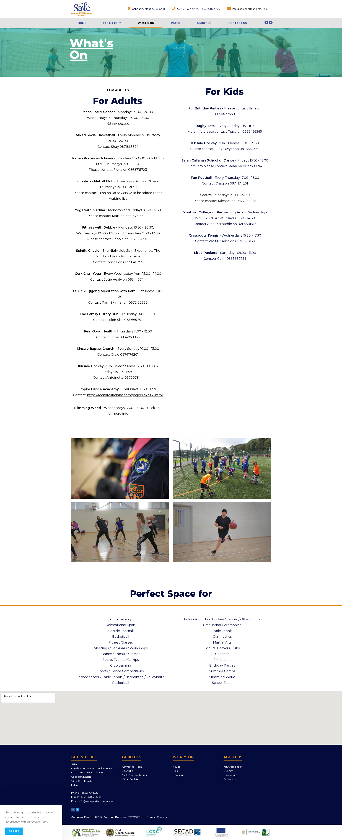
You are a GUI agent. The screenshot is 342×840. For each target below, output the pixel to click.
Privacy (151, 817)
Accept (14, 831)
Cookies (162, 817)
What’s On (146, 23)
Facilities (110, 23)
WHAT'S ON (183, 757)
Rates (175, 23)
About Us (204, 23)
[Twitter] (271, 22)
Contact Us (237, 23)
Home (82, 23)
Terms (141, 817)
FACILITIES (131, 757)
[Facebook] (266, 22)
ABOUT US (233, 757)
